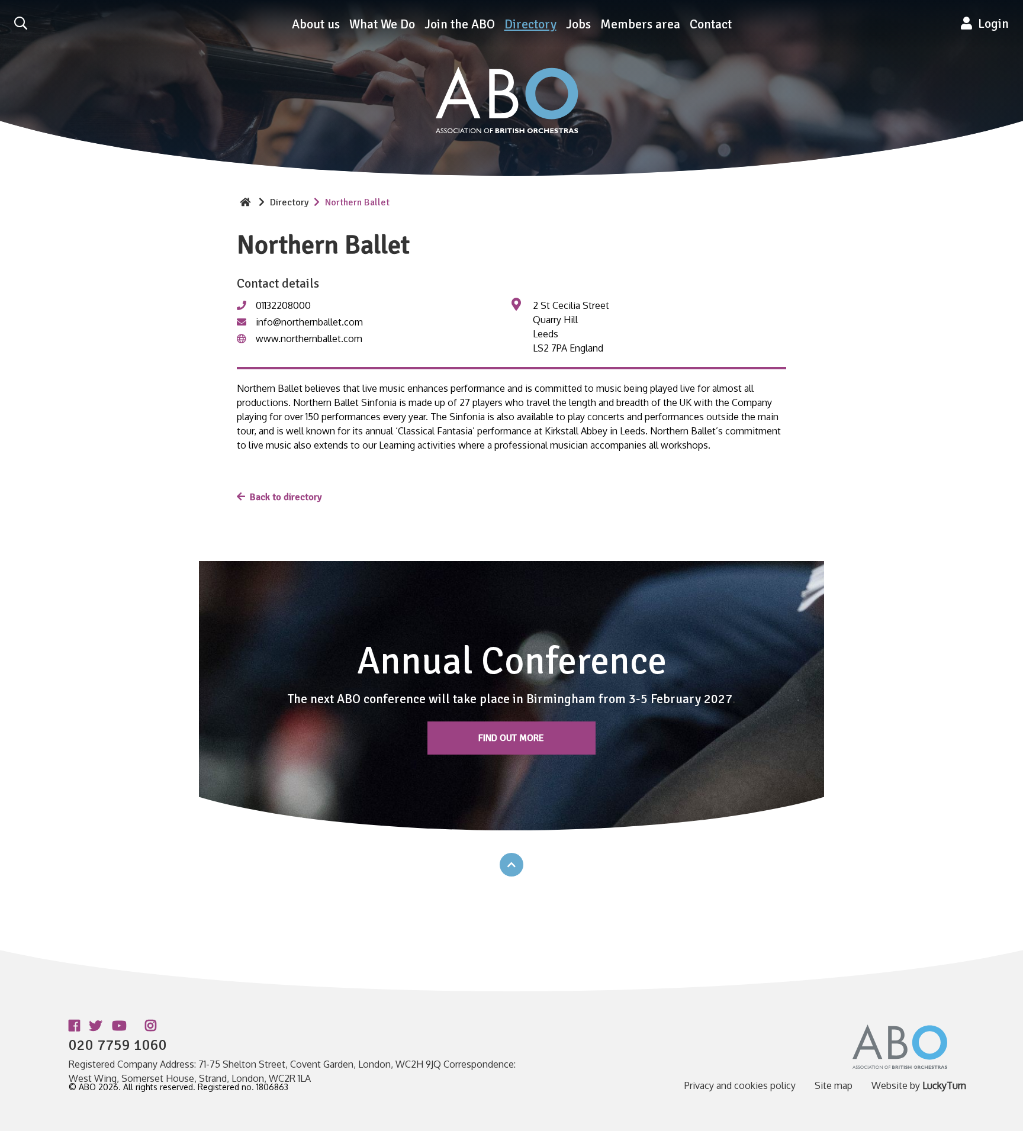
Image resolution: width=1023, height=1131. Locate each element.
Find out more (511, 738)
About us (316, 24)
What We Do (382, 24)
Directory (530, 24)
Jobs (578, 24)
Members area (640, 24)
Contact (711, 24)
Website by (918, 1085)
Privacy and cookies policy (740, 1085)
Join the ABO (459, 24)
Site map (833, 1085)
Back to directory (285, 497)
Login (990, 23)
